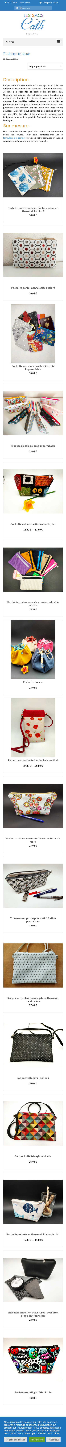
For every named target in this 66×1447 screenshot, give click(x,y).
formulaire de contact (14, 138)
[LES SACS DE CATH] (33, 24)
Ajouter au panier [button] (33, 850)
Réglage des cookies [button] (15, 1440)
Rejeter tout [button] (53, 1440)
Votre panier (50, 3)
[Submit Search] (16, 8)
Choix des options (33, 220)
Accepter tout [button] (37, 1440)
